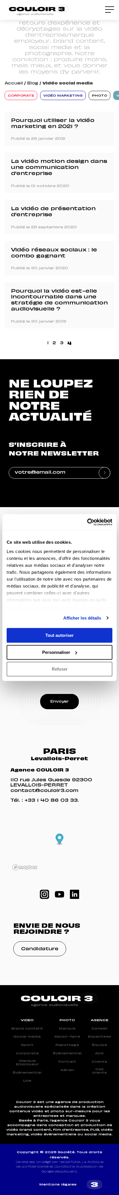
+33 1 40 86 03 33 (51, 801)
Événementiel (27, 1072)
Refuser (60, 669)
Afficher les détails (82, 618)
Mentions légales (58, 1184)
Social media (27, 1036)
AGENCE (99, 1020)
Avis (99, 1053)
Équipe (99, 1045)
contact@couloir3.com (44, 791)
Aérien (67, 1070)
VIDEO (27, 1020)
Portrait (67, 1061)
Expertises (99, 1036)
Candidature (39, 949)
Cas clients (99, 1071)
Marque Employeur (27, 1062)
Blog (32, 83)
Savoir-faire (67, 1036)
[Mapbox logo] (25, 867)
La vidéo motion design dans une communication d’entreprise (59, 167)
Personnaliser (56, 652)
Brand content (27, 1028)
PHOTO (67, 1020)
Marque (67, 1028)
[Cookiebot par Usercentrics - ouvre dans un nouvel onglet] (87, 522)
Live (27, 1080)
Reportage (67, 1045)
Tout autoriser (59, 635)
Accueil (14, 83)
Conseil (99, 1028)
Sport (27, 1045)
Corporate (27, 1053)
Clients (99, 1061)
